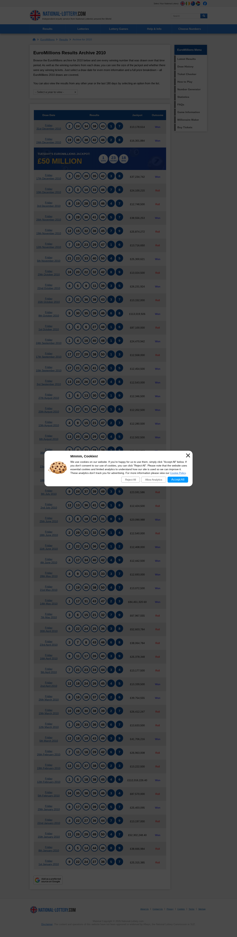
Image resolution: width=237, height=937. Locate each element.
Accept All (177, 479)
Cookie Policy (178, 472)
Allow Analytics (153, 479)
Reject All (130, 479)
